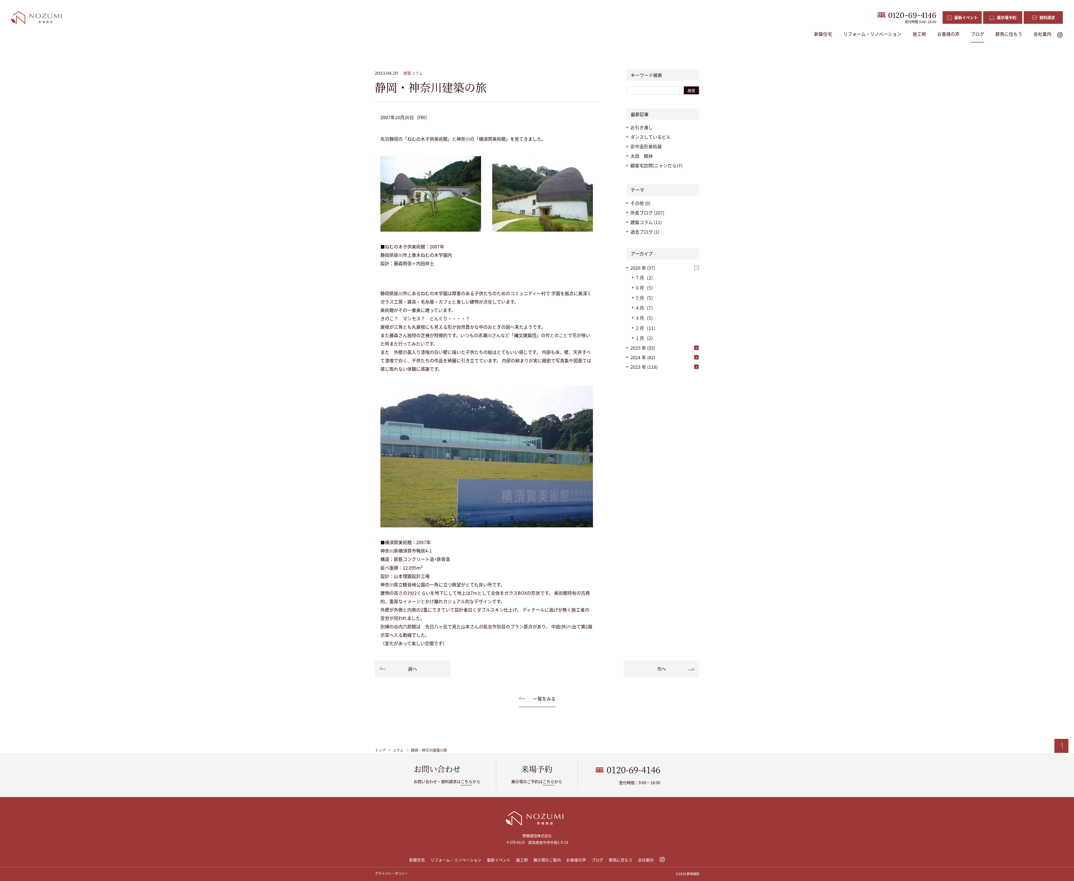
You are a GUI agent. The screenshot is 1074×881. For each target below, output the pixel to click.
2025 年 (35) (642, 347)
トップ (380, 750)
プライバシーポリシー (391, 873)
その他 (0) (640, 203)
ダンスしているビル (650, 136)
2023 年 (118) (644, 366)
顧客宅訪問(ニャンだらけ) (656, 165)
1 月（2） (646, 338)
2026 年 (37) (642, 267)
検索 (691, 90)
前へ (412, 669)
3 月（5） (646, 317)
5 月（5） (646, 297)
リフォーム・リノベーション (872, 33)
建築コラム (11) (646, 222)
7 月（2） (646, 277)
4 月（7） (646, 307)
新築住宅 (823, 33)
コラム (398, 750)
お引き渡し (641, 127)
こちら (466, 781)
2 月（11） (647, 328)
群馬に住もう (1008, 33)
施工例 (919, 33)
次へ (661, 669)
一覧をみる (544, 698)
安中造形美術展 (646, 146)
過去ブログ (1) (644, 231)
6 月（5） (646, 287)
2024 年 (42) (642, 357)
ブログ (977, 33)
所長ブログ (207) (647, 212)
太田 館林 (641, 155)
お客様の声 (948, 33)
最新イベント (498, 860)
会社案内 (1042, 33)
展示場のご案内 (547, 860)
